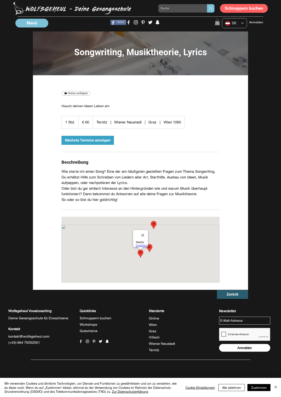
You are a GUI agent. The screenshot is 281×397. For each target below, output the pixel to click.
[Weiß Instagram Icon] (87, 341)
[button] (31, 23)
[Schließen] (275, 387)
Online (154, 318)
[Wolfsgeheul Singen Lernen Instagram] (136, 22)
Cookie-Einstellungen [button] (200, 387)
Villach (154, 337)
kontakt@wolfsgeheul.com (28, 336)
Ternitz (154, 350)
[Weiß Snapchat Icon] (107, 341)
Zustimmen (259, 387)
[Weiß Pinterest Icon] (94, 341)
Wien (153, 325)
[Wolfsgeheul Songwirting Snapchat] (157, 22)
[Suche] (210, 8)
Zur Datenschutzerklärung (130, 391)
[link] (87, 140)
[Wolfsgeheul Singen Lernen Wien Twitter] (150, 22)
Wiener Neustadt (162, 344)
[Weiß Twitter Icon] (100, 341)
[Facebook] (128, 22)
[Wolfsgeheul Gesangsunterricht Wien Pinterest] (143, 22)
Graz (152, 331)
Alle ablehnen (231, 387)
